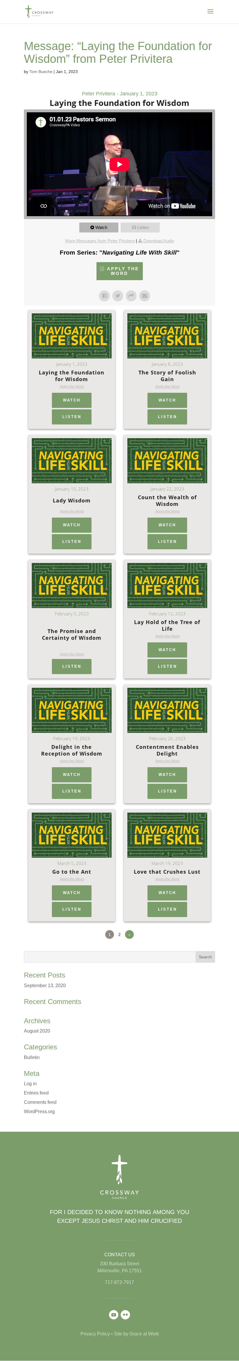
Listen (143, 227)
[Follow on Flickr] (125, 1314)
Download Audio (158, 240)
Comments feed (40, 1102)
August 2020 (37, 1030)
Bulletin (32, 1057)
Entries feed (36, 1092)
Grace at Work (144, 1333)
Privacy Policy (95, 1333)
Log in (30, 1083)
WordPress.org (39, 1111)
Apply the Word (123, 271)
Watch (101, 227)
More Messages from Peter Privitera (100, 240)
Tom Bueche (40, 71)
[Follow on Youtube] (113, 1314)
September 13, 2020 (45, 985)
